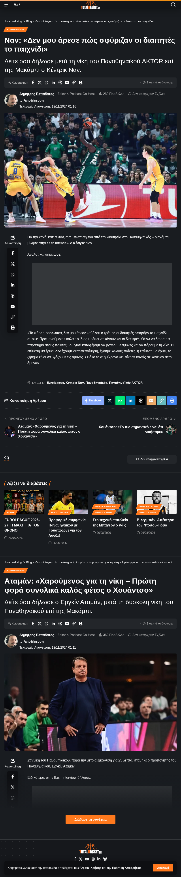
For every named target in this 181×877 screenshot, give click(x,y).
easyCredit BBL (106, 506)
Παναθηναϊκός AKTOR (126, 382)
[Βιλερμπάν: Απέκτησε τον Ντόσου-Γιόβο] (157, 502)
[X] (80, 859)
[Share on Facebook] (33, 82)
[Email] (67, 82)
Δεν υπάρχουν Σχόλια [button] (154, 459)
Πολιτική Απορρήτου (126, 867)
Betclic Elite (149, 506)
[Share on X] (39, 82)
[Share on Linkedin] (53, 82)
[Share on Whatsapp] (46, 82)
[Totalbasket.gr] (90, 4)
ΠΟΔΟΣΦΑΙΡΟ (59, 512)
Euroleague (15, 29)
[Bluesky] (105, 859)
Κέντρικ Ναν (75, 382)
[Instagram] (93, 859)
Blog (10, 512)
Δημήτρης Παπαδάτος (36, 94)
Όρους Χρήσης (90, 867)
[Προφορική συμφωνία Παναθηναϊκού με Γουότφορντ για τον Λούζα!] (68, 502)
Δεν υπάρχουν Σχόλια (148, 94)
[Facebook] (75, 859)
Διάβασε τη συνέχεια (90, 819)
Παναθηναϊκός (96, 382)
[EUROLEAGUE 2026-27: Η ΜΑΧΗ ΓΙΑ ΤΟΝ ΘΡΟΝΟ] (24, 502)
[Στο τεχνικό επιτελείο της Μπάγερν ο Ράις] (112, 502)
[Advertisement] (102, 294)
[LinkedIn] (99, 859)
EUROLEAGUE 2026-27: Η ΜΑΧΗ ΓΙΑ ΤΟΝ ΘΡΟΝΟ (22, 525)
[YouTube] (87, 859)
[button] (163, 867)
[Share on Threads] (60, 82)
